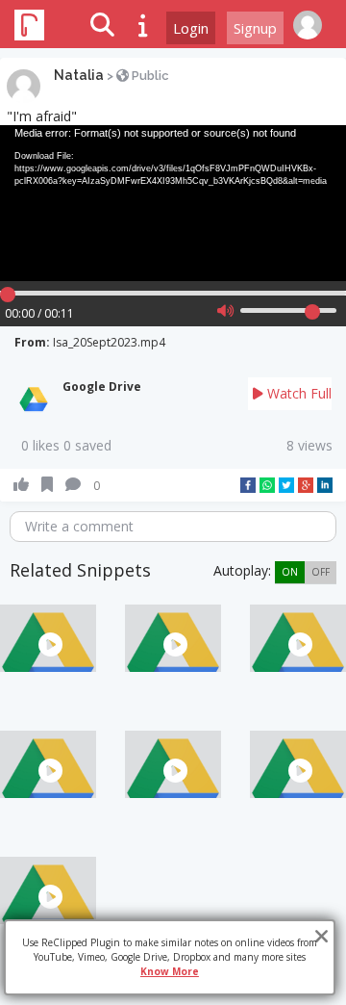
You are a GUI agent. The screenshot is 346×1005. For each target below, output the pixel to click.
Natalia (79, 75)
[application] (173, 203)
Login (191, 28)
